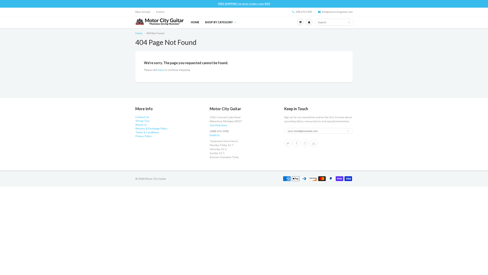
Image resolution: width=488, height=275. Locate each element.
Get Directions (218, 125)
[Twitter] (288, 143)
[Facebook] (296, 143)
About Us (141, 124)
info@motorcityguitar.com (337, 11)
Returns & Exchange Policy (151, 128)
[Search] (349, 22)
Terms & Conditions (147, 132)
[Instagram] (305, 143)
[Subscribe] (348, 131)
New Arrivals (142, 11)
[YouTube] (313, 143)
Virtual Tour (142, 120)
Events (160, 11)
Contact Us (142, 117)
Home (195, 22)
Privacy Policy (143, 136)
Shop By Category (219, 22)
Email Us (215, 135)
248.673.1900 (304, 11)
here (161, 69)
